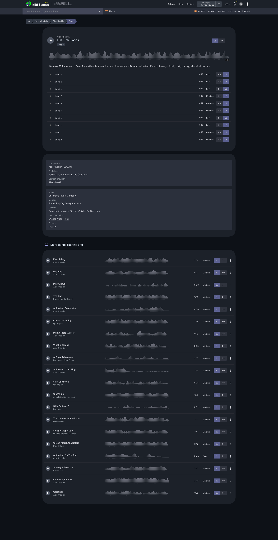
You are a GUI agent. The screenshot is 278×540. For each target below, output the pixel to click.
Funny (52, 203)
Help (180, 4)
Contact (190, 4)
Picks (247, 11)
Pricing (171, 4)
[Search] (100, 11)
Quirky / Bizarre (73, 203)
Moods (211, 11)
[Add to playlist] (219, 74)
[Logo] (37, 4)
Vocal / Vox (63, 218)
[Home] (29, 21)
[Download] (226, 74)
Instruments (234, 11)
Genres (201, 11)
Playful (59, 203)
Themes (221, 11)
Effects (52, 218)
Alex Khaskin (55, 182)
